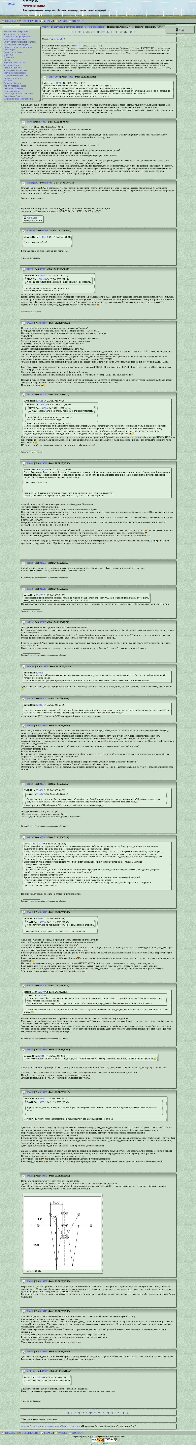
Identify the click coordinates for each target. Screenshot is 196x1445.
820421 (43, 1351)
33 (131, 32)
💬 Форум (46, 21)
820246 (43, 463)
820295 (43, 622)
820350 (43, 985)
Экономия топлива (13, 67)
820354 (43, 1049)
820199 (43, 323)
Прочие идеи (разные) (14, 52)
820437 (45, 1371)
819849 (48, 182)
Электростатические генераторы (20, 42)
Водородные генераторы (16, 44)
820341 (43, 784)
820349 (43, 912)
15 (120, 32)
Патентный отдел (12, 83)
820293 (43, 589)
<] (72, 32)
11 (104, 32)
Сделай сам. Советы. (14, 96)
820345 (41, 1056)
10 (100, 32)
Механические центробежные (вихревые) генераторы (18, 37)
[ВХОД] (11, 4)
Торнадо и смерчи (12, 91)
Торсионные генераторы (16, 75)
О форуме (8, 54)
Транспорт (9, 57)
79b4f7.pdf (31, 218)
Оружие (7, 60)
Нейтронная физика (13, 88)
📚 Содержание (28, 21)
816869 (69, 77)
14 (116, 32)
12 (108, 32)
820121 (43, 269)
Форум (45, 27)
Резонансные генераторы (16, 31)
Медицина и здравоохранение (18, 99)
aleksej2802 (59, 39)
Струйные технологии (15, 73)
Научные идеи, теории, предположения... (15, 63)
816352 (41, 275)
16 (123, 32)
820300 (44, 666)
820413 (43, 1311)
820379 (43, 1175)
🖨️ (183, 29)
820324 (43, 698)
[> (135, 32)
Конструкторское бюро (15, 86)
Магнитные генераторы (15, 34)
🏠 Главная (9, 21)
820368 (43, 1092)
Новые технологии (13, 78)
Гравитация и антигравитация (18, 93)
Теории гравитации (95, 27)
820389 (43, 1281)
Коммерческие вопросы (15, 70)
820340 (43, 725)
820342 (43, 837)
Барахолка (8, 80)
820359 (41, 1098)
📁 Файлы (60, 21)
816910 (42, 122)
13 (112, 32)
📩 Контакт (76, 21)
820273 (43, 563)
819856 (45, 230)
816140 (42, 279)
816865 (59, 83)
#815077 (79, 46)
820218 (43, 394)
